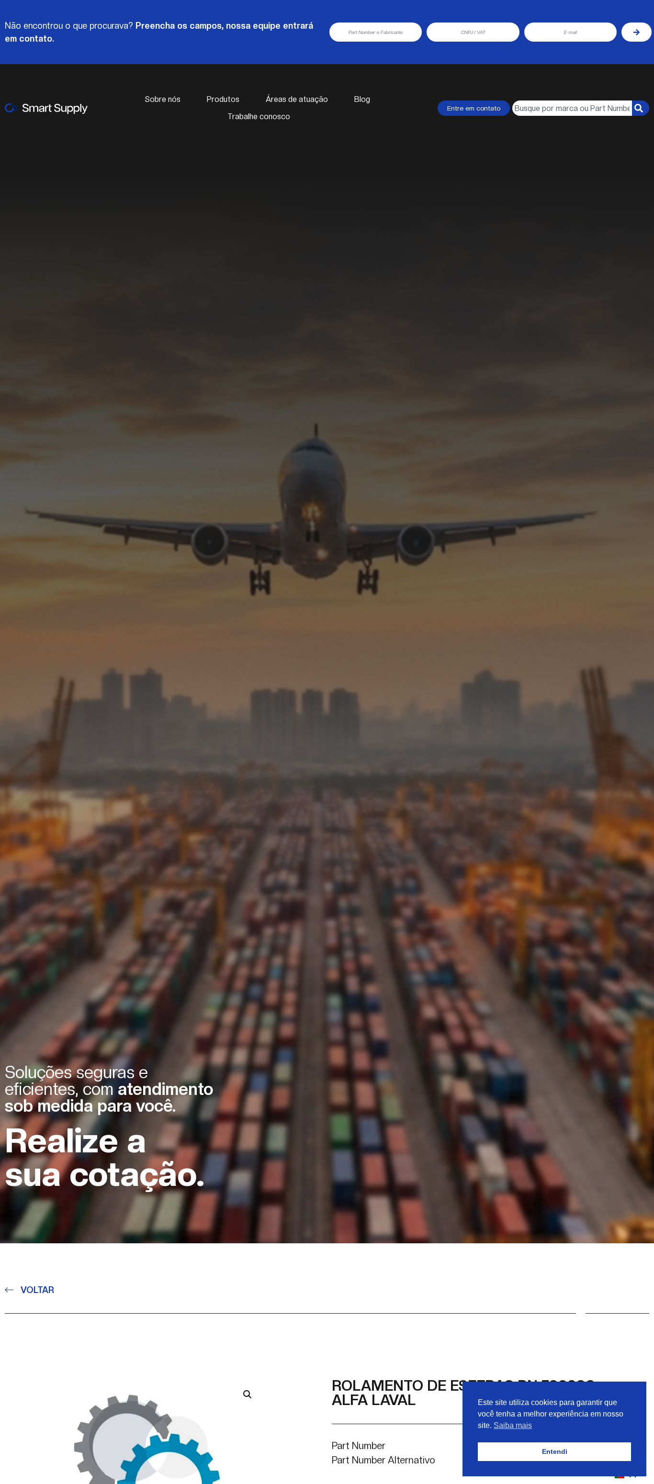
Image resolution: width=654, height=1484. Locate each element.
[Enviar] (636, 32)
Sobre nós (162, 99)
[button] (247, 1394)
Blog (362, 99)
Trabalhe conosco (258, 116)
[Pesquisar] (640, 108)
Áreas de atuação (297, 99)
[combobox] (572, 108)
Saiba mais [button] (513, 1425)
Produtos (223, 99)
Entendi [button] (554, 1451)
